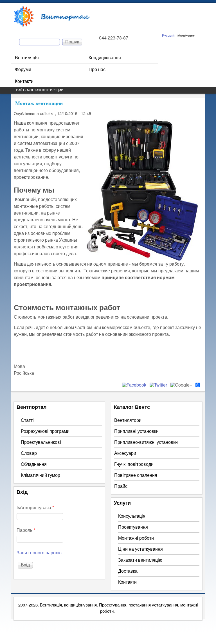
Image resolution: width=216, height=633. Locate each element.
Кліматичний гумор (40, 475)
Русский (168, 35)
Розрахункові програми (45, 431)
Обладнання (34, 464)
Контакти (24, 81)
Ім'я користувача (35, 507)
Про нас (97, 69)
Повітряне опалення (135, 475)
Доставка (128, 571)
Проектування (133, 527)
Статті (27, 420)
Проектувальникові (41, 442)
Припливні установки (136, 431)
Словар (29, 453)
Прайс (120, 486)
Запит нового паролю (39, 552)
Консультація (131, 516)
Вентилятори (127, 420)
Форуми (23, 69)
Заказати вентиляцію (140, 560)
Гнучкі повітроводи (134, 464)
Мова (19, 366)
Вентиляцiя (27, 57)
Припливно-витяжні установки (146, 442)
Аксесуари (125, 453)
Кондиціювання (105, 57)
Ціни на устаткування (140, 549)
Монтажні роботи (136, 538)
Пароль (26, 530)
